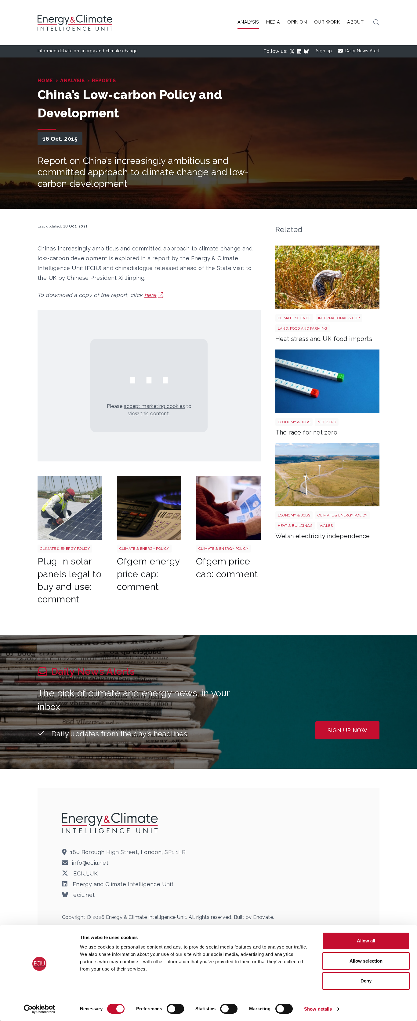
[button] (376, 22)
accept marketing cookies (154, 406)
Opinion (297, 21)
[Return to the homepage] (111, 823)
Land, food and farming (303, 328)
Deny (366, 980)
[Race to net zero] (327, 381)
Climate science (294, 318)
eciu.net (83, 895)
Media (273, 21)
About (355, 21)
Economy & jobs (294, 422)
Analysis (248, 21)
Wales (326, 525)
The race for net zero (306, 432)
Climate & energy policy (65, 548)
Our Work (327, 21)
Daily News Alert (362, 50)
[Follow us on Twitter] (293, 51)
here (150, 295)
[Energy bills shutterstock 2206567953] (228, 508)
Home (45, 80)
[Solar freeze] (70, 508)
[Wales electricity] (327, 474)
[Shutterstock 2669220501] (327, 277)
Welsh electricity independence (322, 536)
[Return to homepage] (76, 23)
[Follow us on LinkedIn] (300, 51)
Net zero (326, 422)
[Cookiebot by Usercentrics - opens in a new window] (39, 1009)
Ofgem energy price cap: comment (148, 574)
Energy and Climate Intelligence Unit (122, 884)
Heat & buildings (295, 525)
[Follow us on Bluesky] (307, 51)
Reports (104, 80)
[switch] (175, 1009)
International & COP (339, 318)
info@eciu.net (90, 863)
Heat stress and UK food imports (323, 338)
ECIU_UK (85, 873)
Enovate (263, 917)
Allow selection (366, 961)
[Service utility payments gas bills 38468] (149, 508)
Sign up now (347, 730)
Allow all (366, 940)
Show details (318, 1009)
